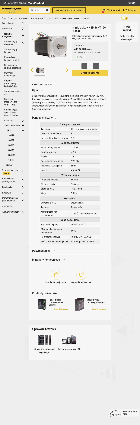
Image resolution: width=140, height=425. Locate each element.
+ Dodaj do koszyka (60, 309)
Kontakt (131, 3)
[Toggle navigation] (41, 90)
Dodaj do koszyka (90, 72)
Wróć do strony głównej (15, 3)
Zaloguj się (131, 10)
